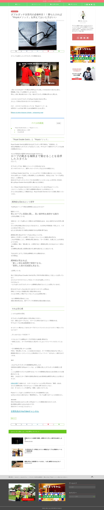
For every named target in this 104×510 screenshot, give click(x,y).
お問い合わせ (73, 4)
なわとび (14, 418)
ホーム (18, 4)
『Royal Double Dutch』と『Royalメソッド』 (26, 127)
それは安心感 (20, 132)
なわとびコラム (15, 11)
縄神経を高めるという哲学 (23, 130)
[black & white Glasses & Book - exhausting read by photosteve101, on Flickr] (27, 112)
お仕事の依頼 (55, 4)
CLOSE (58, 123)
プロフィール (36, 4)
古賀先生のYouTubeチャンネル (25, 411)
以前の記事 (14, 383)
